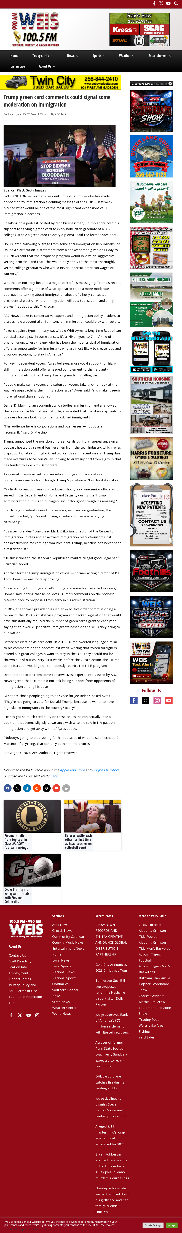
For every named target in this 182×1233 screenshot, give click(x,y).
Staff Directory (20, 961)
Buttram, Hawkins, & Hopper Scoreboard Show (155, 984)
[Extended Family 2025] (151, 202)
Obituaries (60, 984)
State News (61, 1002)
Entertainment (158, 55)
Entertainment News (68, 948)
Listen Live (17, 66)
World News (61, 1013)
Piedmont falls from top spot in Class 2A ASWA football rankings (16, 841)
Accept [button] (171, 1225)
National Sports (64, 978)
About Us (45, 66)
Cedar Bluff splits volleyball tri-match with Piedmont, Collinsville (17, 895)
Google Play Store (105, 770)
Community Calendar (68, 936)
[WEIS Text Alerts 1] (151, 662)
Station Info (18, 967)
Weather (124, 55)
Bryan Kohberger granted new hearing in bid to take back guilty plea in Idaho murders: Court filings (112, 1166)
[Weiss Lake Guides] (151, 156)
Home (14, 55)
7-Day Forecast (150, 925)
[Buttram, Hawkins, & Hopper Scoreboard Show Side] (151, 110)
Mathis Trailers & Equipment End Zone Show (155, 1008)
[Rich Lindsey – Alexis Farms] (151, 299)
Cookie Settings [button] (153, 1225)
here (53, 776)
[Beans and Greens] (151, 247)
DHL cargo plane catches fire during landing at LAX (109, 1082)
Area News (60, 925)
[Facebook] (154, 3)
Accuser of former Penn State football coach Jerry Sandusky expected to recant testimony (111, 1054)
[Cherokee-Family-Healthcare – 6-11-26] (151, 514)
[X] (161, 3)
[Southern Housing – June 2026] (151, 405)
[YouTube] (168, 3)
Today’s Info (40, 55)
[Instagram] (37, 1015)
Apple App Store (72, 770)
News (71, 55)
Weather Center (64, 1008)
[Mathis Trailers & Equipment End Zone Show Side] (151, 616)
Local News (60, 960)
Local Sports (61, 966)
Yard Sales (146, 1037)
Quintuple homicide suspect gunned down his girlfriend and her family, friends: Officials (112, 1200)
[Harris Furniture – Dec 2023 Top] (151, 458)
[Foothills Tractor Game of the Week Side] (151, 571)
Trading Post (149, 1019)
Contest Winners (151, 996)
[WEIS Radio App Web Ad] (151, 351)
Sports (97, 55)
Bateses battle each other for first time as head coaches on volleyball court (78, 841)
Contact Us (17, 955)
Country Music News (68, 942)
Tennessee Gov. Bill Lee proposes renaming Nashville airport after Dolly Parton (110, 992)
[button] (176, 4)
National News (63, 972)
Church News (62, 930)
